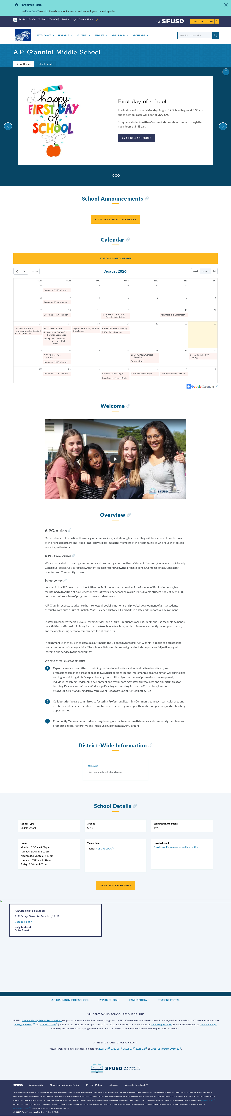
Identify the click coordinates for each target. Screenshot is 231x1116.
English (22, 19)
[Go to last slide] (8, 126)
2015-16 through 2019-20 (165, 1048)
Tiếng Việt (55, 19)
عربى (74, 19)
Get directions (22, 921)
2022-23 (127, 1048)
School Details (45, 63)
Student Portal (169, 999)
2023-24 (115, 1048)
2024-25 (103, 1048)
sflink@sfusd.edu (23, 1024)
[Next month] (24, 271)
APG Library (118, 35)
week (195, 271)
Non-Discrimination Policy (64, 1084)
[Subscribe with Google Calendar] (202, 386)
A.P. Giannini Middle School (70, 999)
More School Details (115, 885)
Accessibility (36, 1084)
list (214, 271)
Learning (63, 35)
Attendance (44, 35)
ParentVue (31, 11)
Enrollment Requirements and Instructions (177, 847)
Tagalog (65, 19)
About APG (138, 35)
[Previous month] (17, 271)
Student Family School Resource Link (42, 1020)
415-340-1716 (48, 1024)
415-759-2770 (104, 848)
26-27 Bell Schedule (136, 138)
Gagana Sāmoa (86, 19)
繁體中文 (42, 19)
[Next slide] (223, 126)
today (35, 271)
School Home (23, 63)
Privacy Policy (94, 1084)
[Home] (170, 22)
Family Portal (138, 999)
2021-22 (140, 1048)
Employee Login (203, 21)
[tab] (114, 175)
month (205, 271)
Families (99, 35)
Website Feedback (135, 1084)
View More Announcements (115, 219)
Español (32, 19)
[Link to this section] (147, 199)
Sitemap (113, 1084)
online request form (161, 1024)
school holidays (208, 1024)
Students (82, 35)
